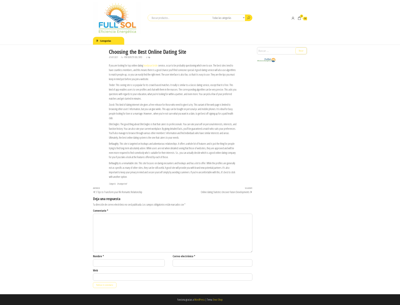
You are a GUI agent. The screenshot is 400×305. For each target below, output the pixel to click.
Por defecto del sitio (133, 57)
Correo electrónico (184, 256)
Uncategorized (122, 183)
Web (95, 270)
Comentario (100, 210)
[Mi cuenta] (293, 18)
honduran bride (150, 65)
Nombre (98, 256)
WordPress (199, 299)
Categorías (105, 40)
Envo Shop (218, 299)
